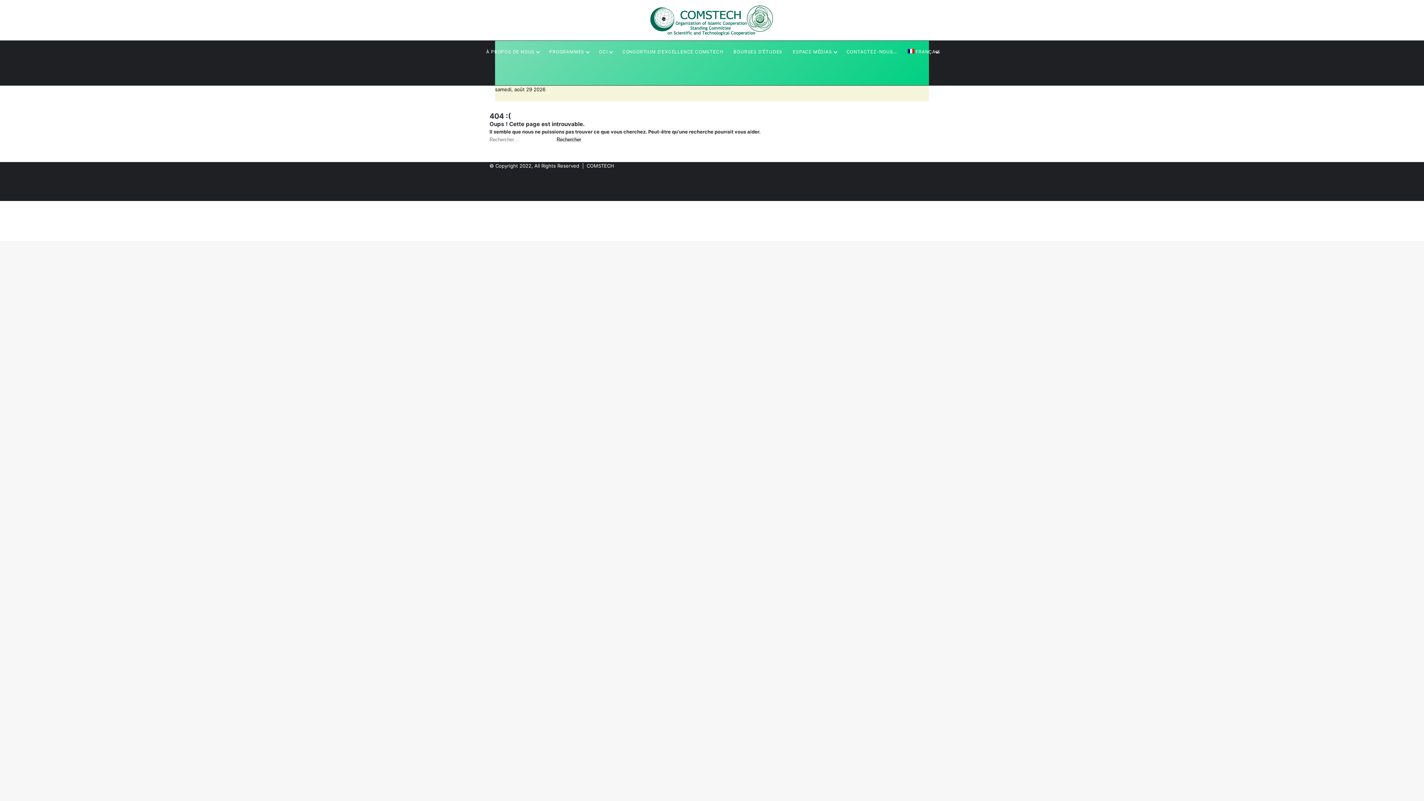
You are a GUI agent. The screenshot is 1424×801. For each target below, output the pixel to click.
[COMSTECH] (712, 20)
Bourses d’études (758, 52)
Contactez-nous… (872, 52)
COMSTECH (600, 166)
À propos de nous (510, 52)
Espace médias (812, 52)
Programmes (566, 52)
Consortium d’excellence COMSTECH (672, 52)
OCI (603, 52)
